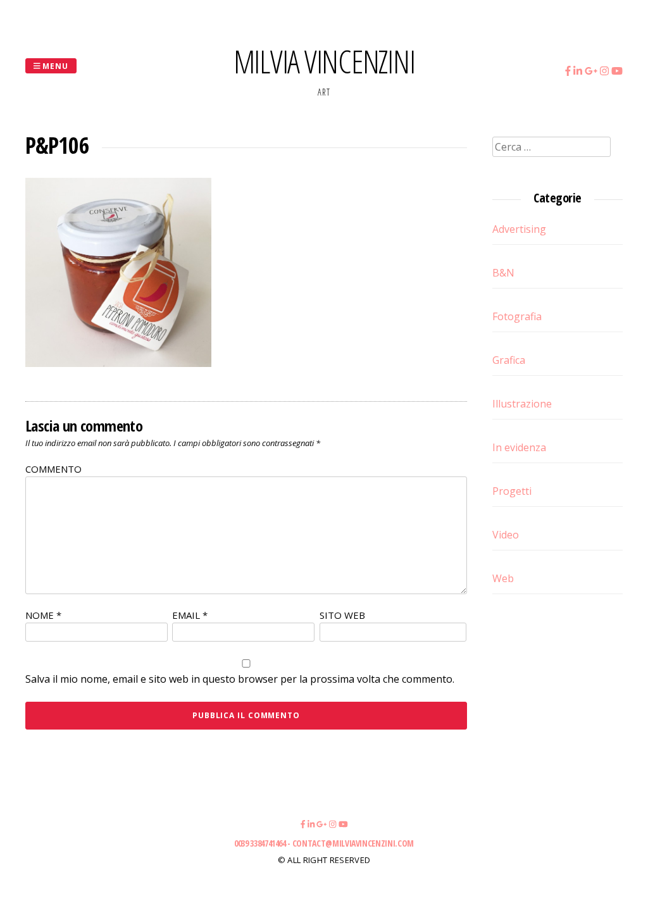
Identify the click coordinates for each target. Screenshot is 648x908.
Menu (54, 65)
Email (190, 615)
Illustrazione (522, 404)
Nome (43, 615)
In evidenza (519, 447)
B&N (503, 273)
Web (503, 578)
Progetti (512, 491)
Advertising (519, 229)
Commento (53, 469)
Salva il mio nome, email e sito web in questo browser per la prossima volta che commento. (239, 679)
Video (505, 535)
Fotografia (517, 316)
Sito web (342, 615)
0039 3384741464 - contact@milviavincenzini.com (324, 843)
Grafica (508, 360)
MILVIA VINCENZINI (324, 61)
